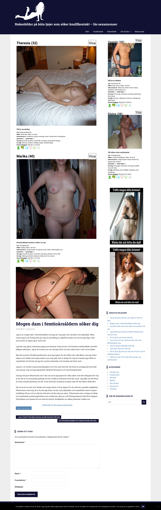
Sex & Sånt (125, 32)
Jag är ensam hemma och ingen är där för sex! (77, 421)
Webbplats (19, 487)
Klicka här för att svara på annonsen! (57, 405)
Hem (87, 32)
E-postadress (20, 480)
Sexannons (30, 329)
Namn (18, 474)
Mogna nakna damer (24, 408)
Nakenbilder (111, 32)
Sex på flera (114, 383)
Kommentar (20, 442)
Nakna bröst (139, 32)
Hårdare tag (114, 372)
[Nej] (158, 506)
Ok (143, 506)
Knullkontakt (98, 32)
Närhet (112, 380)
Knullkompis (114, 375)
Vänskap (113, 389)
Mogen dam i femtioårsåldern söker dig (125, 323)
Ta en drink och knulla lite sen (121, 337)
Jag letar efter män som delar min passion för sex (39, 417)
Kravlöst (113, 378)
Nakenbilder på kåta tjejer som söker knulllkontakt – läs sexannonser (66, 24)
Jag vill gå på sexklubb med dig (122, 346)
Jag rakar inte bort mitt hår (120, 349)
